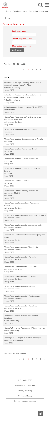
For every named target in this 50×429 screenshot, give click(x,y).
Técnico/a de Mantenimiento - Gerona (19, 286)
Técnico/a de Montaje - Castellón (17, 181)
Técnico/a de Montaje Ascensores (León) (20, 149)
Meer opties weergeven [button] (21, 46)
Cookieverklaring (25, 396)
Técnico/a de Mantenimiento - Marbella (20, 257)
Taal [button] (8, 11)
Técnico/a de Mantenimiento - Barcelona (20, 306)
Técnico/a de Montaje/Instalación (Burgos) (21, 129)
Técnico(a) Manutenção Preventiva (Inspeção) (22, 338)
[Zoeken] (40, 4)
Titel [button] (6, 78)
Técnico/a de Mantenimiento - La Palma (20, 276)
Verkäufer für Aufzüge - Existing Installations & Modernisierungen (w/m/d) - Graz (22, 96)
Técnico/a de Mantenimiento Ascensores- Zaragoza (25, 215)
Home (7, 18)
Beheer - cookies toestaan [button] (25, 401)
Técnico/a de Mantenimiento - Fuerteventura (22, 296)
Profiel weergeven (20, 11)
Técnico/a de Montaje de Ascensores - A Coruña (23, 139)
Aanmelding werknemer (38, 11)
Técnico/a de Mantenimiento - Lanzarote (20, 267)
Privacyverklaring (25, 391)
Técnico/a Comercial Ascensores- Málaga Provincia (24, 328)
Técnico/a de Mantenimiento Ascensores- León (23, 225)
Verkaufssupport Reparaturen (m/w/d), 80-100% (23, 107)
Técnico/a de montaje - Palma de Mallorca (21, 159)
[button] (47, 5)
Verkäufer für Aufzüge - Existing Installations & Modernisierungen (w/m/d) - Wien (22, 83)
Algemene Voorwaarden (25, 385)
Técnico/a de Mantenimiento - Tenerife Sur (21, 247)
